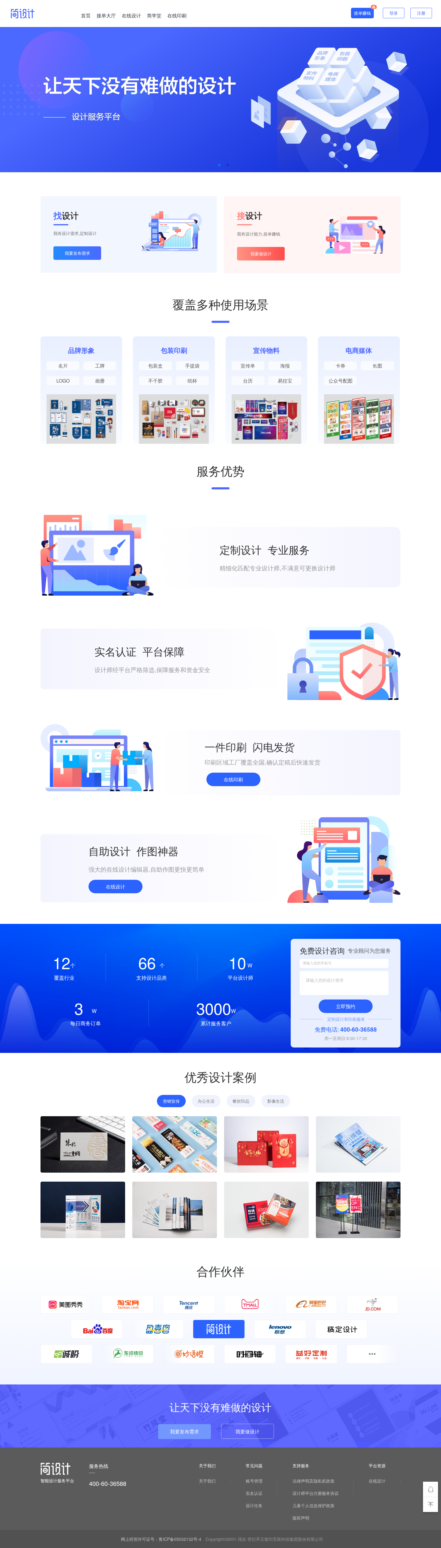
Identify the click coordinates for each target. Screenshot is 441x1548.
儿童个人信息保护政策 (313, 1505)
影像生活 (275, 1101)
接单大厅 (106, 15)
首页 (86, 15)
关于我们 (207, 1481)
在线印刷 (177, 15)
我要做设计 (261, 254)
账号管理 (254, 1481)
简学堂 (154, 15)
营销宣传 (171, 1101)
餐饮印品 (240, 1101)
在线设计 (131, 15)
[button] (219, 165)
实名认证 (254, 1493)
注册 (421, 13)
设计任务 (254, 1505)
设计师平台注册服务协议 (315, 1493)
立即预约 (345, 1006)
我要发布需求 (77, 253)
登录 (393, 13)
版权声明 (300, 1518)
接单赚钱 (362, 13)
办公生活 (206, 1101)
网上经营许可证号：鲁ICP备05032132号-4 (161, 1539)
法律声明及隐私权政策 (313, 1481)
